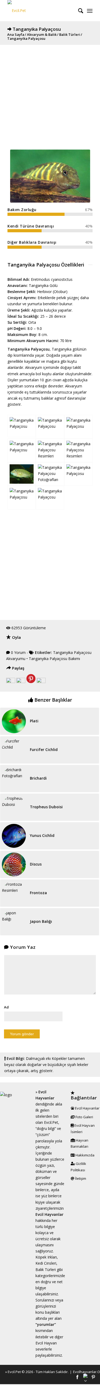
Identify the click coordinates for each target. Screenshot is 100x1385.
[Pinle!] (30, 681)
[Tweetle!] (20, 681)
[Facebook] (77, 1378)
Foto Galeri (84, 1117)
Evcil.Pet (14, 1371)
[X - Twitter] (85, 1378)
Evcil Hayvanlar (86, 1108)
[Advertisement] (50, 94)
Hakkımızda (84, 1155)
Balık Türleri (69, 35)
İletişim (80, 1178)
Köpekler (59, 1058)
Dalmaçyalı (35, 1058)
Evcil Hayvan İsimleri (83, 1128)
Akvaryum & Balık (42, 35)
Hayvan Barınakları (79, 1143)
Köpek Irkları (46, 1257)
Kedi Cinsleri (45, 1263)
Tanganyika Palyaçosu (37, 29)
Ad (6, 1007)
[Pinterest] (93, 1378)
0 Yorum (18, 652)
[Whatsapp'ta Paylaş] (41, 681)
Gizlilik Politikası (78, 1166)
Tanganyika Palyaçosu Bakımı (54, 658)
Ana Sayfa (15, 35)
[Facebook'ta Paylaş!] (10, 681)
